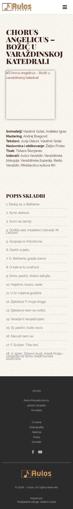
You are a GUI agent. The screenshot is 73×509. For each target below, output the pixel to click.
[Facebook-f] (32, 452)
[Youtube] (40, 452)
